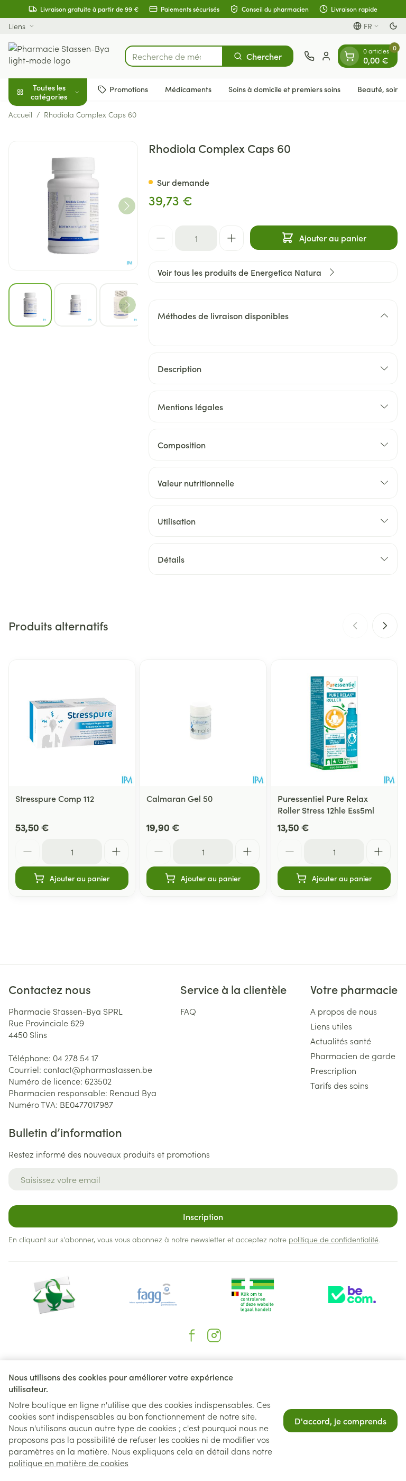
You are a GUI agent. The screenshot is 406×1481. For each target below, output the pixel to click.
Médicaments (188, 89)
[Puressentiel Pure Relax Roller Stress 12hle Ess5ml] (334, 723)
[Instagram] (214, 1335)
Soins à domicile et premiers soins (284, 89)
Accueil (20, 114)
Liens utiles (331, 1026)
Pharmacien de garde (352, 1055)
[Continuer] (126, 205)
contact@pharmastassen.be (97, 1069)
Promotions (128, 89)
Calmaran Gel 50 (179, 798)
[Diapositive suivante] (385, 625)
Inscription (203, 1216)
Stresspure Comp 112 (54, 798)
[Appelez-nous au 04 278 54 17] (309, 56)
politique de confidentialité (334, 1239)
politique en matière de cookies (68, 1462)
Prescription (333, 1070)
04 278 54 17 (75, 1057)
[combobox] (174, 56)
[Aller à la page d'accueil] (61, 55)
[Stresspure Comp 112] (72, 723)
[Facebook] (192, 1335)
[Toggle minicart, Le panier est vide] (349, 56)
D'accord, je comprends (340, 1420)
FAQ (188, 1011)
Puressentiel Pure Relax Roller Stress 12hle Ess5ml (326, 804)
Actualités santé (340, 1040)
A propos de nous (343, 1011)
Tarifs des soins (339, 1085)
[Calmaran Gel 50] (203, 723)
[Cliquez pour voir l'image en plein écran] (73, 205)
